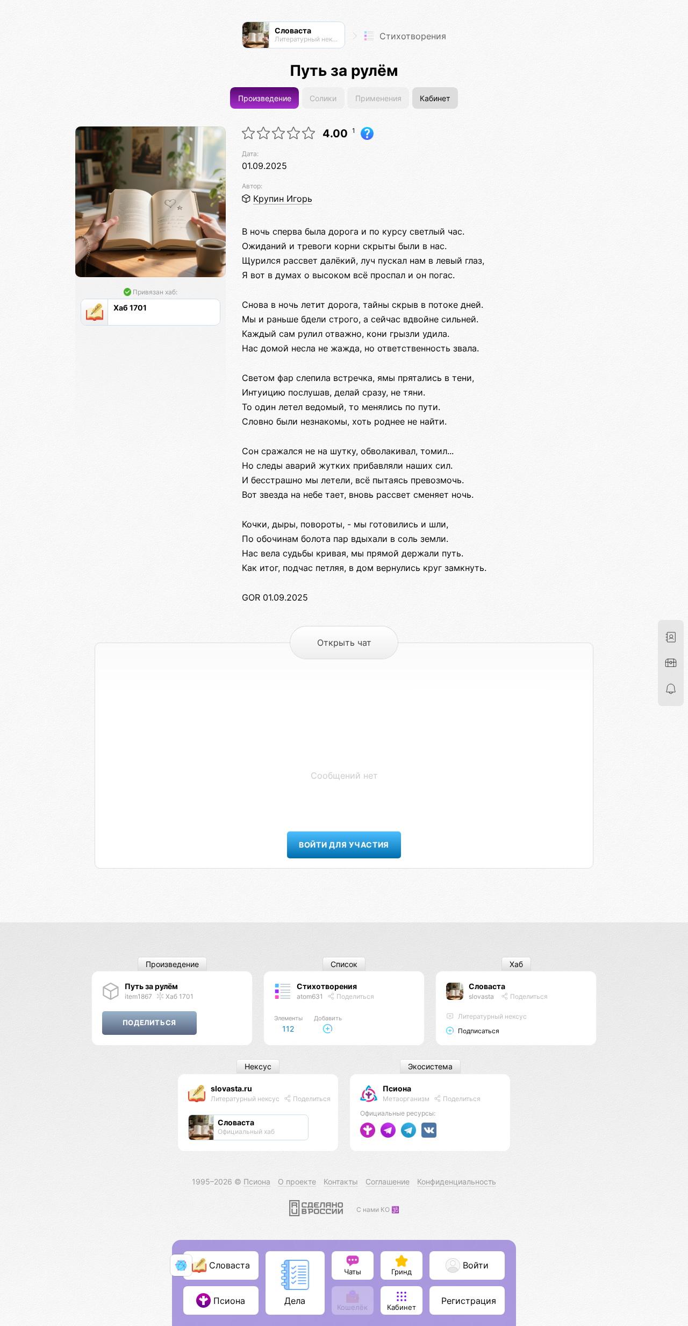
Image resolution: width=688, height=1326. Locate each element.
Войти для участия (344, 844)
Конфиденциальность (456, 1181)
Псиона (397, 1088)
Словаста (487, 986)
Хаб (516, 964)
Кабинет (435, 98)
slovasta (481, 996)
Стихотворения (411, 36)
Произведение (264, 98)
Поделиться (354, 996)
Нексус (258, 1066)
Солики (323, 98)
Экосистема (430, 1066)
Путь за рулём (151, 986)
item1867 (138, 996)
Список (344, 964)
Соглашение (388, 1181)
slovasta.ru (231, 1088)
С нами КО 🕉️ (377, 1209)
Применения (378, 98)
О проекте (297, 1181)
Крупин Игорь (282, 198)
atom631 (310, 996)
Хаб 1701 (179, 996)
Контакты (341, 1181)
